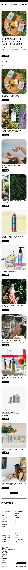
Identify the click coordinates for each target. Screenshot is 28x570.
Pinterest (4, 524)
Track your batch (6, 535)
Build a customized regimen (7, 538)
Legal (16, 541)
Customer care (19, 539)
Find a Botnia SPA (6, 511)
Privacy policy (5, 566)
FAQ (15, 521)
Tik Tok (3, 526)
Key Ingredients (19, 511)
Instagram (4, 523)
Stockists (4, 517)
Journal (17, 517)
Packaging (17, 513)
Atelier (3, 513)
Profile (16, 537)
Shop (3, 533)
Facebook (4, 521)
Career (16, 519)
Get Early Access (21, 563)
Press (3, 515)
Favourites (17, 535)
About (16, 515)
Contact (4, 519)
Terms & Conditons (6, 567)
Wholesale (4, 541)
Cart (16, 533)
